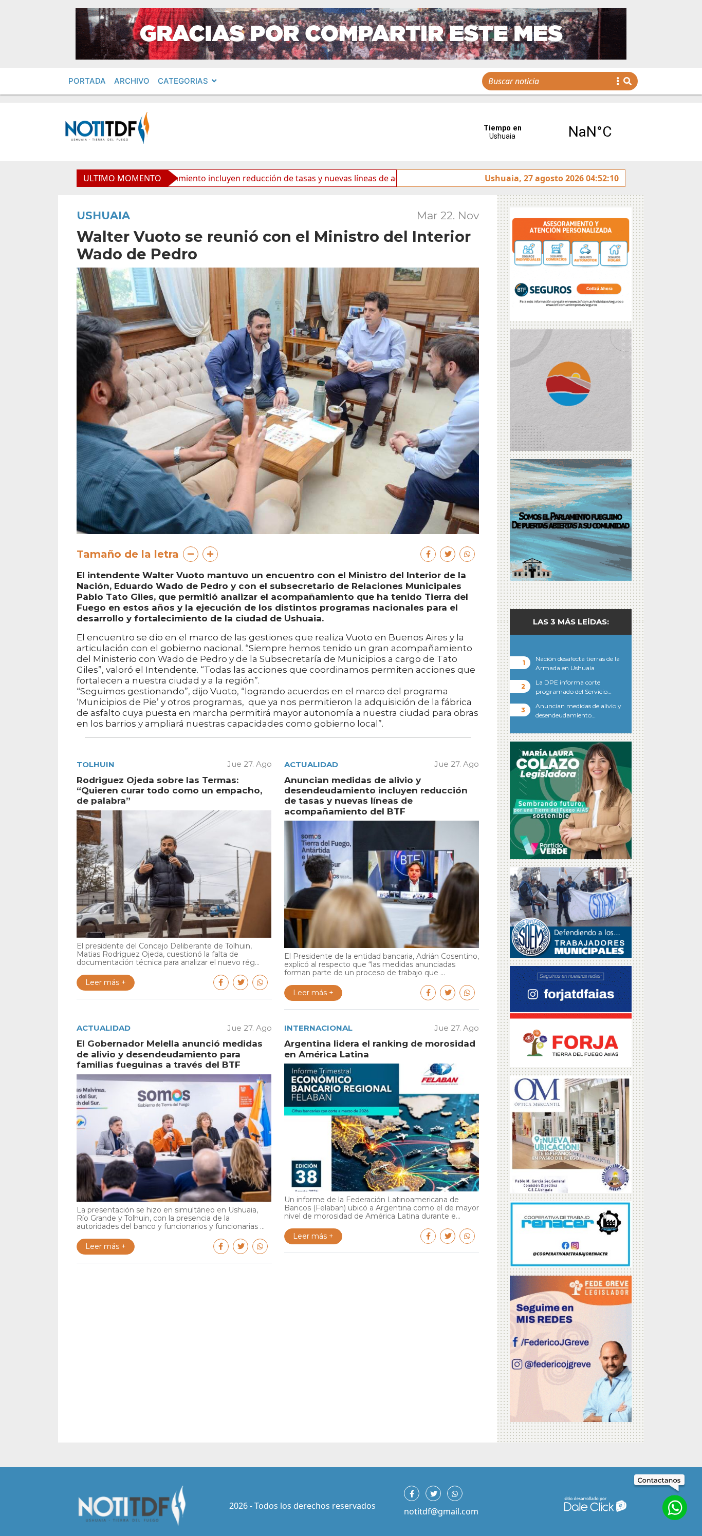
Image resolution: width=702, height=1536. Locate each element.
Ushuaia (103, 215)
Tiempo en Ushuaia (546, 132)
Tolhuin (96, 764)
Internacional (318, 1028)
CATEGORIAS (183, 81)
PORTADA (87, 81)
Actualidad (311, 764)
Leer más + (105, 982)
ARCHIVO (132, 81)
